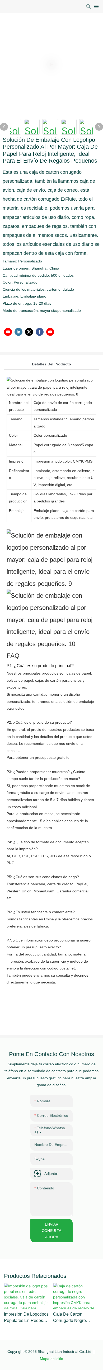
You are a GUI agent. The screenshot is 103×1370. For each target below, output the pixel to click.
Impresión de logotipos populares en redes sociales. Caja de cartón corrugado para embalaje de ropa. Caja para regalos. (26, 1318)
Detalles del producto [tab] (51, 364)
